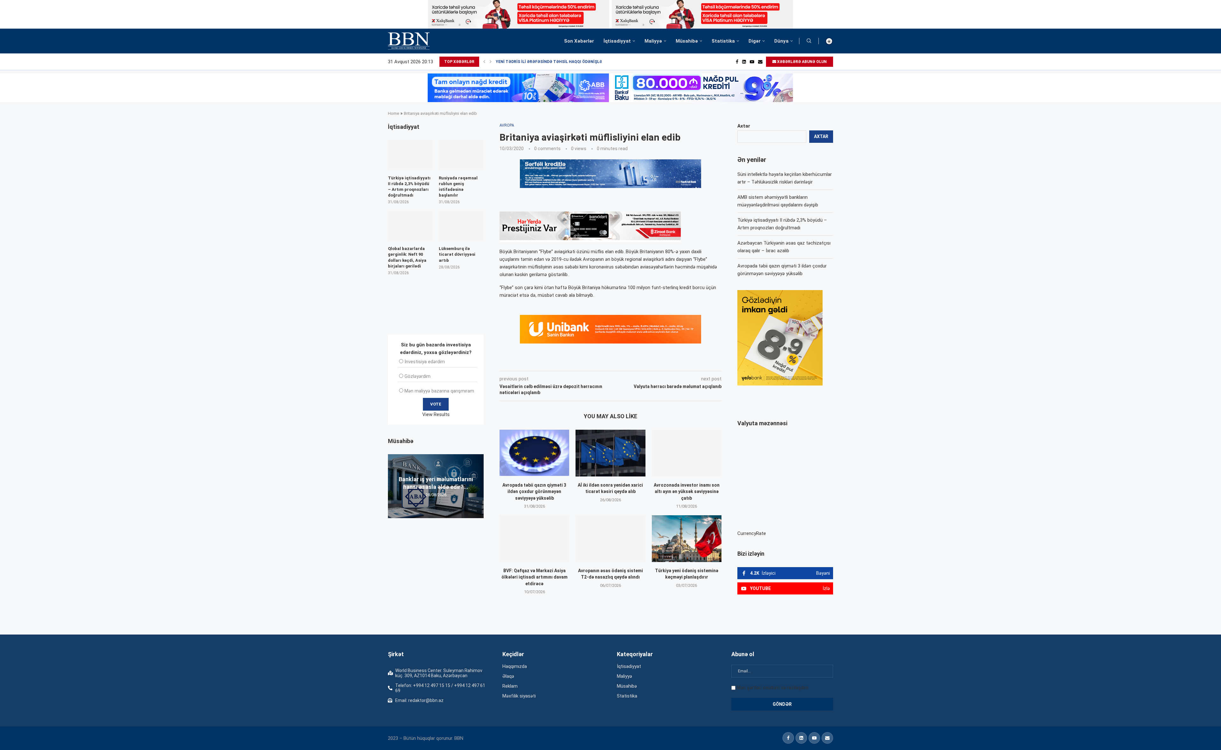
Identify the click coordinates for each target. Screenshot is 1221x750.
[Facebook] (737, 61)
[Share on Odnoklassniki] (599, 362)
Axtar (743, 126)
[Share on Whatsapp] (613, 362)
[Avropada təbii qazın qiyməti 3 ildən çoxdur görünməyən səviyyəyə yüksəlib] (534, 453)
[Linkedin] (744, 61)
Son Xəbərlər (579, 41)
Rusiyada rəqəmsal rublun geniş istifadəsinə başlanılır (458, 187)
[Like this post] (541, 362)
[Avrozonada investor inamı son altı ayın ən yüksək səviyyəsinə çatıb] (686, 453)
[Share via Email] (643, 362)
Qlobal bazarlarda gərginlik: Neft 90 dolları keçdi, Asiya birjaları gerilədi (407, 257)
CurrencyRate (751, 533)
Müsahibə (687, 41)
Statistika (723, 41)
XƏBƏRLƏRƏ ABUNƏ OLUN (801, 61)
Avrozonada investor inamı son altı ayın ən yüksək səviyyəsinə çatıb (687, 492)
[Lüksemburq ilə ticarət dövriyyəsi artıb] (461, 226)
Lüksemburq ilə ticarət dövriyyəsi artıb (457, 254)
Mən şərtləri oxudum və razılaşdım (772, 688)
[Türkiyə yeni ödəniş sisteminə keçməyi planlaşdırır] (686, 538)
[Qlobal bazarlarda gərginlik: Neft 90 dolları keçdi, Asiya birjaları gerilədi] (410, 226)
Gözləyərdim (417, 376)
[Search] (809, 41)
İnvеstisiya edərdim (424, 362)
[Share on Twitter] (570, 362)
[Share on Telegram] (628, 362)
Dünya (781, 41)
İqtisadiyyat (617, 41)
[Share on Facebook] (556, 362)
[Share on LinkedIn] (585, 362)
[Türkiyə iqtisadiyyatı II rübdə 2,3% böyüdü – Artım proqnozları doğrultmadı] (410, 155)
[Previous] (484, 62)
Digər (754, 41)
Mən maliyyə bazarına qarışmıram (439, 391)
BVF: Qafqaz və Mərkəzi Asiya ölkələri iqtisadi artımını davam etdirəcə (534, 577)
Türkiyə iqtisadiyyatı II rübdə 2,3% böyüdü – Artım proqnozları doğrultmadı (409, 187)
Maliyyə (653, 41)
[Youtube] (752, 61)
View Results (436, 414)
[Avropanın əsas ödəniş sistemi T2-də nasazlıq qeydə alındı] (610, 538)
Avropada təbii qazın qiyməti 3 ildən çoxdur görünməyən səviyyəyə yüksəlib (534, 492)
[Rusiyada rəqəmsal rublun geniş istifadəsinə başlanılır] (461, 155)
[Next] (490, 62)
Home (393, 113)
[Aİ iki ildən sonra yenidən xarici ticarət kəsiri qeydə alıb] (610, 453)
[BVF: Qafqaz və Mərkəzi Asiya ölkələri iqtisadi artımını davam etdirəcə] (534, 538)
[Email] (760, 61)
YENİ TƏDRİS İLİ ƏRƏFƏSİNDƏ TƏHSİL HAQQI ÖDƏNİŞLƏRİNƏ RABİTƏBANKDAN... (573, 61)
